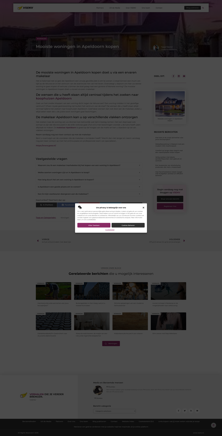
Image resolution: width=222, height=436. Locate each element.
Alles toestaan (94, 225)
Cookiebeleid (109, 230)
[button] (143, 208)
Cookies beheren (128, 225)
